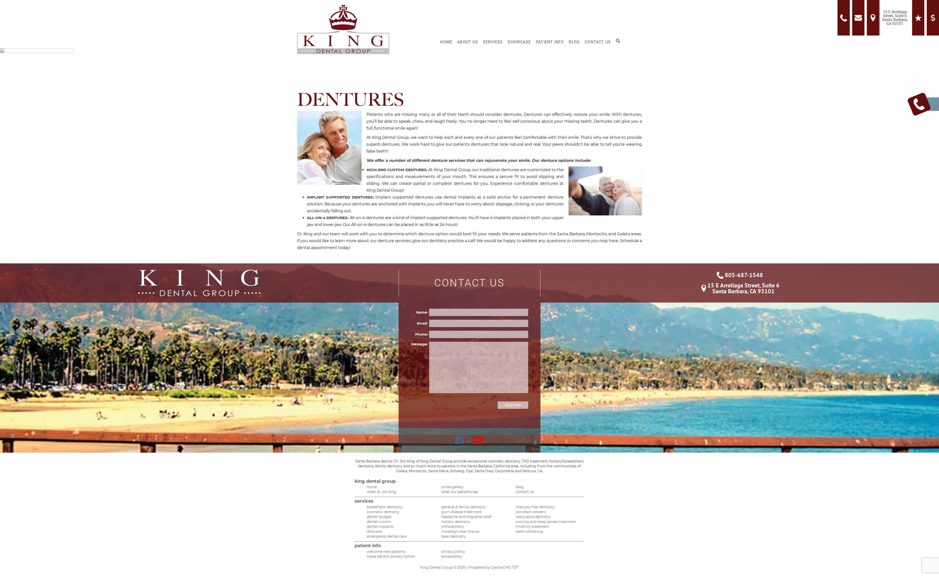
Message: (419, 344)
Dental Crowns (379, 521)
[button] (618, 42)
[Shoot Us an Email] (859, 17)
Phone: (421, 334)
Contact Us (598, 42)
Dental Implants (380, 526)
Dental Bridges (379, 517)
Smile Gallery (452, 487)
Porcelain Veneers (531, 512)
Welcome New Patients (386, 551)
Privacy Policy (453, 551)
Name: (422, 312)
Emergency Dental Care (386, 536)
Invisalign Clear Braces (460, 531)
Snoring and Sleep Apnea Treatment (546, 521)
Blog (574, 42)
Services (493, 42)
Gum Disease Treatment (461, 512)
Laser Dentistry (453, 536)
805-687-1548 (744, 275)
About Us (467, 42)
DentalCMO (501, 567)
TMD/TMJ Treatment (532, 526)
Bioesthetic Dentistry (384, 507)
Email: (422, 323)
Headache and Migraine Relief (466, 517)
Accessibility (451, 556)
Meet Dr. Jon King (381, 492)
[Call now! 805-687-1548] (845, 17)
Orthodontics (452, 526)
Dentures (374, 531)
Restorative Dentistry (533, 517)
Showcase (519, 42)
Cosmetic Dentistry (383, 512)
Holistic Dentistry (455, 521)
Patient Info (550, 42)
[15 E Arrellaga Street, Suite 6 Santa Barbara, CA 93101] (874, 17)
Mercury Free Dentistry (535, 507)
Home (446, 42)
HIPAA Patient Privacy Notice (390, 556)
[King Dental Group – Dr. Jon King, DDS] (343, 29)
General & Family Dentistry (463, 507)
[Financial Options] (933, 17)
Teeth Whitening (529, 531)
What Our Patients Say (459, 492)
